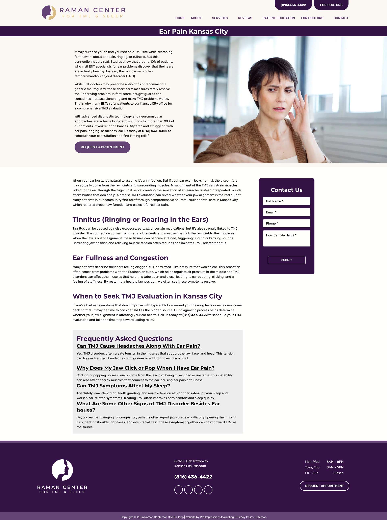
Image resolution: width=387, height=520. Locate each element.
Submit (286, 260)
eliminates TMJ (190, 243)
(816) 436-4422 (154, 131)
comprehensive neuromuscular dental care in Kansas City (194, 200)
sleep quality (204, 398)
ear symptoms (103, 305)
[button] (138, 346)
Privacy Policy (245, 517)
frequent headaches (109, 358)
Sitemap (261, 517)
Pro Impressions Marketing (217, 517)
